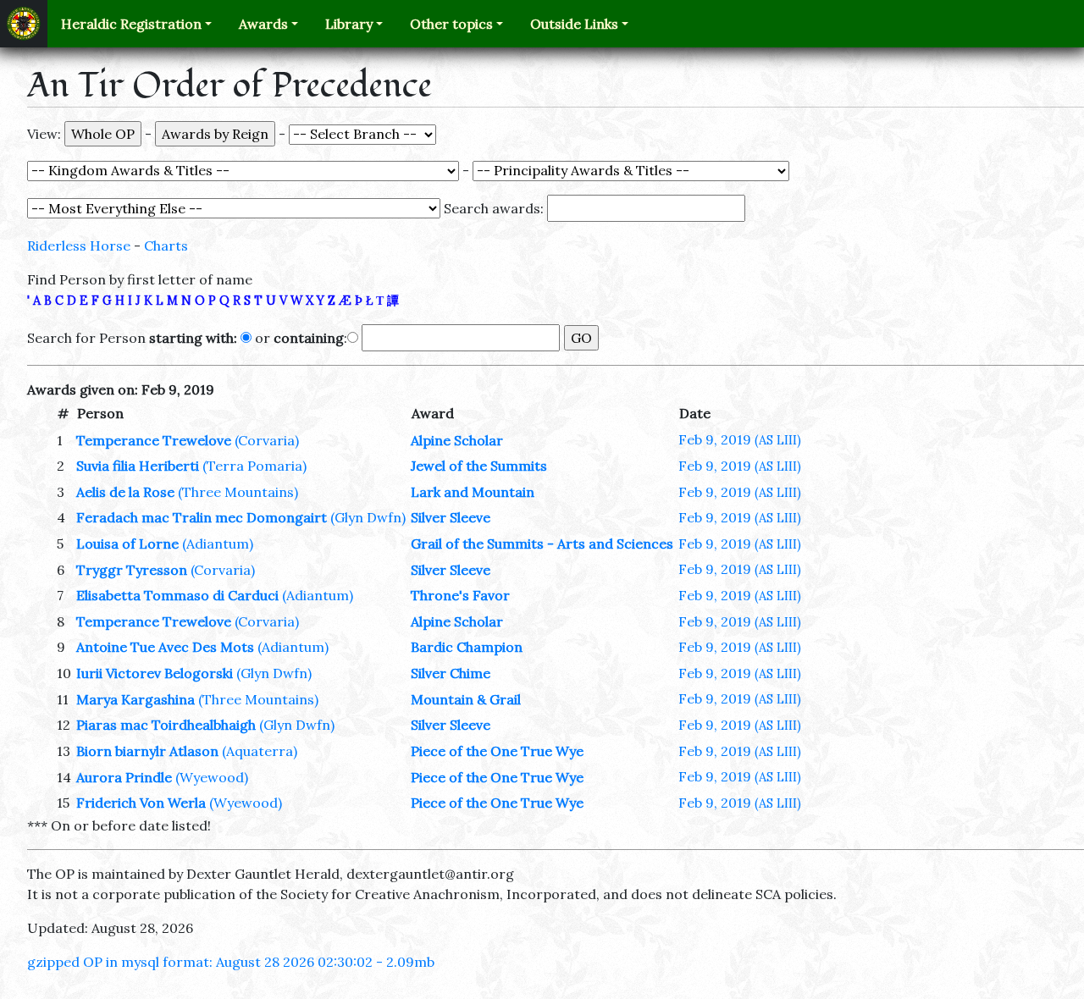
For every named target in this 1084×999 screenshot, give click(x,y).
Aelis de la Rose (125, 491)
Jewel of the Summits (479, 465)
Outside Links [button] (574, 23)
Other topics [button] (451, 23)
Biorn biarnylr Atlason (147, 750)
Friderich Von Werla (141, 802)
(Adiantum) (217, 543)
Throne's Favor (460, 595)
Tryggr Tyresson (131, 569)
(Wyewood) (211, 777)
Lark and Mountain (472, 491)
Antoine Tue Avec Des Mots (165, 646)
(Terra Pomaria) (254, 465)
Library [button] (349, 23)
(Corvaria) (267, 440)
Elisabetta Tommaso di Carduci (177, 595)
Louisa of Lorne (127, 543)
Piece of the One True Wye (497, 750)
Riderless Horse (78, 245)
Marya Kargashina (135, 699)
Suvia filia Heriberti (137, 465)
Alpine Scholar (457, 440)
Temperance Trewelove (153, 440)
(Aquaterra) (259, 750)
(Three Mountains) (238, 491)
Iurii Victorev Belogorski (154, 673)
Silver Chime (450, 673)
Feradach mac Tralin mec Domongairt (201, 517)
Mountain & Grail (466, 699)
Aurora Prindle (124, 777)
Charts (166, 245)
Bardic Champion (467, 646)
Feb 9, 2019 (739, 439)
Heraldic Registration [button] (131, 23)
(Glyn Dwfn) (368, 517)
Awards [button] (263, 23)
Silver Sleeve (450, 517)
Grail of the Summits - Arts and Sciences (542, 543)
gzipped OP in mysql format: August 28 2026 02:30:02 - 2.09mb (230, 961)
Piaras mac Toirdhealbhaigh (166, 724)
